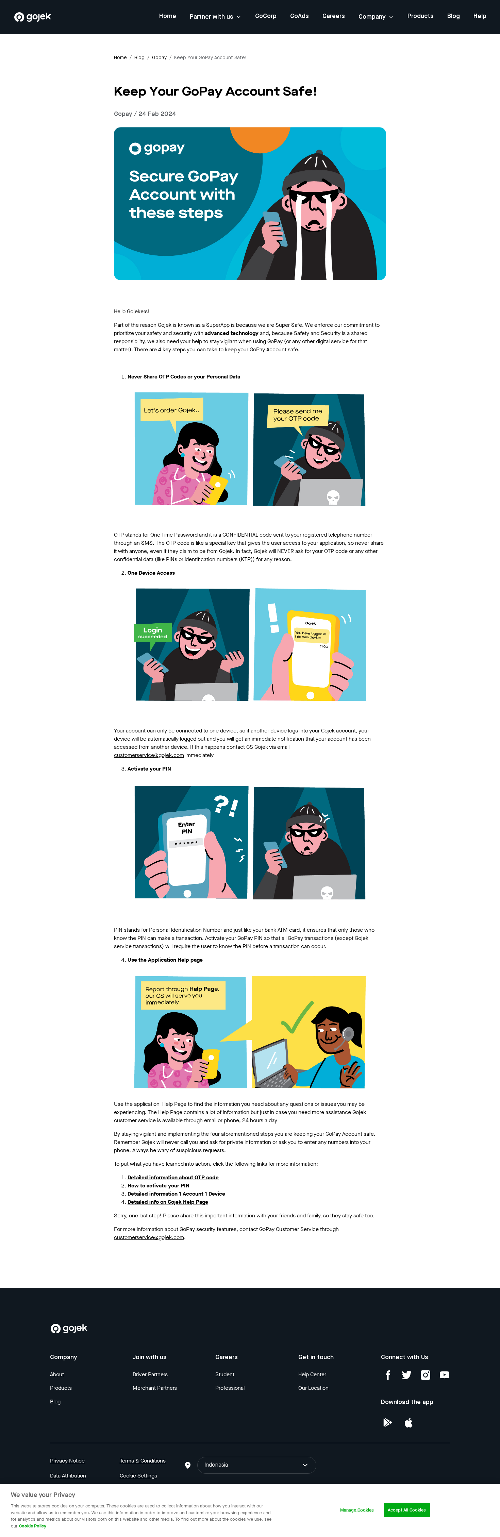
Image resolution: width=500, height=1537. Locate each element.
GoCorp (266, 16)
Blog (453, 16)
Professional (230, 1387)
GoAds (299, 16)
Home (167, 16)
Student (224, 1374)
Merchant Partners (155, 1387)
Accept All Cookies (407, 1510)
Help (479, 16)
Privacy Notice (67, 1460)
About (57, 1374)
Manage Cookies (357, 1510)
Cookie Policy (32, 1525)
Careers (333, 16)
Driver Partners (150, 1374)
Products (420, 16)
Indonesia (216, 1465)
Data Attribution (68, 1475)
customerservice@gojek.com (149, 755)
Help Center (312, 1374)
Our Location (313, 1387)
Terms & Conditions (143, 1460)
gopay (159, 57)
